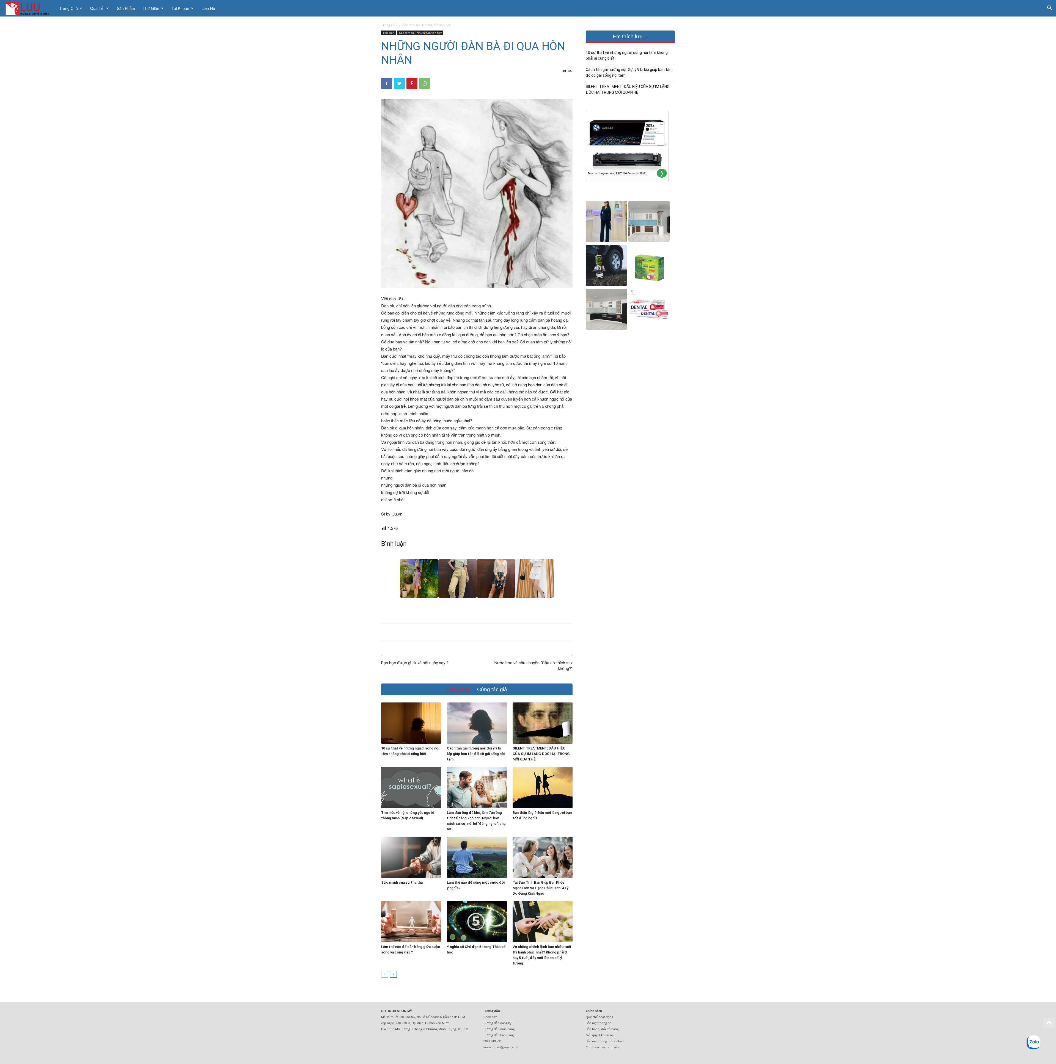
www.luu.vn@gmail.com (500, 1047)
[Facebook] (386, 83)
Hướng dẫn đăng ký (497, 1023)
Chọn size (490, 1017)
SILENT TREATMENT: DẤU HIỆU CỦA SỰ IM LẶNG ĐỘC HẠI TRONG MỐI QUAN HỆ (541, 753)
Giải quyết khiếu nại (600, 1035)
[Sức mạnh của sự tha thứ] (411, 857)
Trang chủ (68, 8)
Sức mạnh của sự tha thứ (402, 882)
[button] (1049, 8)
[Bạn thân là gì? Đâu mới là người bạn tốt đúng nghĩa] (543, 787)
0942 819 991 (492, 1041)
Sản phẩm (126, 8)
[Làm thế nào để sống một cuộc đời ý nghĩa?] (477, 857)
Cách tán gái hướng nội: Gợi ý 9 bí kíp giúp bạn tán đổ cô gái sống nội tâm (476, 753)
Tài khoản (180, 8)
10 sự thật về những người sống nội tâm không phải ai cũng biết (627, 55)
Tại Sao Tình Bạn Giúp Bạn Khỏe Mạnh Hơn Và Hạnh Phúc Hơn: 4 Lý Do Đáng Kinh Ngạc (540, 887)
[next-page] (393, 974)
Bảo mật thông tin (599, 1023)
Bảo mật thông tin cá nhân (605, 1041)
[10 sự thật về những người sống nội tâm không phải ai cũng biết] (411, 723)
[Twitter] (399, 83)
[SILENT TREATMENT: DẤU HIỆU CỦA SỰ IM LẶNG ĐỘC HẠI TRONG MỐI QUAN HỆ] (543, 723)
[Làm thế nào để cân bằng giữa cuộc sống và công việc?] (411, 921)
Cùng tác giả (492, 689)
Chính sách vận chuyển (602, 1047)
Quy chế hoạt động (599, 1017)
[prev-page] (384, 974)
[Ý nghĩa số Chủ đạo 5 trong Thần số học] (477, 921)
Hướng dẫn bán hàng (498, 1035)
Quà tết (97, 8)
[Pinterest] (411, 83)
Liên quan (459, 689)
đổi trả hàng (609, 1029)
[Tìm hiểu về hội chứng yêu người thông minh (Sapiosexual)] (411, 787)
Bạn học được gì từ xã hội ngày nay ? (415, 662)
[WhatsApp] (424, 83)
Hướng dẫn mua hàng (499, 1029)
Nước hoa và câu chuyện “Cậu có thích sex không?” (533, 665)
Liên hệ (208, 8)
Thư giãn (151, 8)
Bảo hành (593, 1029)
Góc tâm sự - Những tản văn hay (420, 33)
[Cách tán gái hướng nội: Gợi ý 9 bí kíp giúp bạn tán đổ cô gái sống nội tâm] (477, 723)
